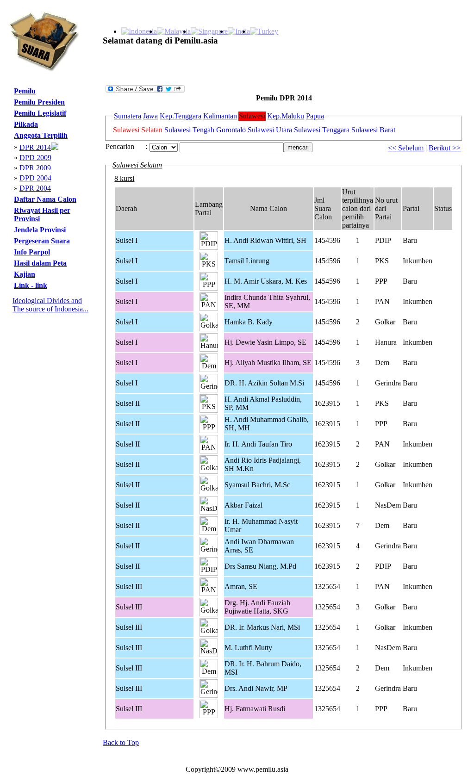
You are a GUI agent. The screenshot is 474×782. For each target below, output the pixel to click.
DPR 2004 (35, 188)
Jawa (150, 116)
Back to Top (121, 742)
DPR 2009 (35, 168)
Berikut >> (445, 148)
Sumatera (127, 116)
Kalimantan (220, 116)
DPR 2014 (35, 147)
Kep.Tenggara (180, 116)
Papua (315, 116)
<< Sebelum (406, 148)
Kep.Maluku (285, 116)
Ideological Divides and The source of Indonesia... (50, 305)
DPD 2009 (35, 157)
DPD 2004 (35, 178)
